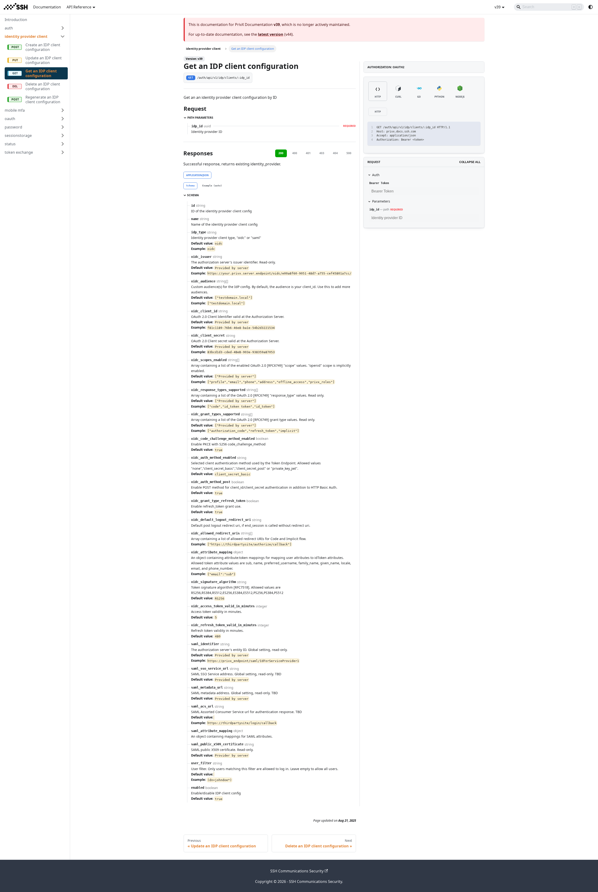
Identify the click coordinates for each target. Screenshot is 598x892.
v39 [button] (498, 7)
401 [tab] (308, 153)
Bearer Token (379, 183)
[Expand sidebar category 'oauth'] (62, 118)
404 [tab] (335, 153)
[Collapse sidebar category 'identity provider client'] (62, 36)
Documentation (47, 7)
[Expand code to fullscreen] (475, 127)
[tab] (190, 185)
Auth (376, 175)
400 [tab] (294, 153)
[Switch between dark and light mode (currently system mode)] (590, 7)
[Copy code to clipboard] (466, 127)
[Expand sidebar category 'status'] (62, 144)
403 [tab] (321, 153)
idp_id (374, 209)
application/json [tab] (197, 175)
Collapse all (470, 162)
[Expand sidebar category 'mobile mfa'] (62, 110)
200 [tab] (280, 153)
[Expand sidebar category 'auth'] (62, 28)
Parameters (381, 201)
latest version (270, 34)
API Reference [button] (79, 7)
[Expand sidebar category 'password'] (62, 127)
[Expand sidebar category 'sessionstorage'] (62, 135)
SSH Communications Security (297, 871)
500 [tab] (348, 153)
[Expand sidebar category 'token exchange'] (62, 152)
